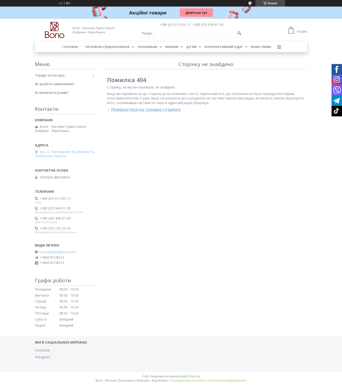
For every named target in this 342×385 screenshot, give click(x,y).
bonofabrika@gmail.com (57, 252)
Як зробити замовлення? (54, 84)
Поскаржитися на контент (189, 380)
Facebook (42, 350)
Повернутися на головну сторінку (146, 109)
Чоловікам (147, 47)
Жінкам (171, 47)
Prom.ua (194, 376)
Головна (70, 47)
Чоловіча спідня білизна (107, 47)
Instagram (42, 357)
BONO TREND (261, 47)
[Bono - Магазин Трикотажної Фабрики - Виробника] (50, 30)
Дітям (191, 47)
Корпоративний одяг (224, 47)
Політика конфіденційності (228, 380)
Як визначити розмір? (52, 92)
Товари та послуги (49, 75)
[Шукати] (239, 33)
